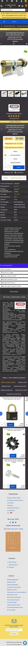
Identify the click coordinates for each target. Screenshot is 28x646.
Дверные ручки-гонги (6, 390)
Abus (15, 186)
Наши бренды (11, 510)
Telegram (11, 567)
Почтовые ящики (11, 602)
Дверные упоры (6, 386)
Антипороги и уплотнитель (14, 394)
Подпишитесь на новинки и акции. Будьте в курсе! (14, 626)
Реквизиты (10, 505)
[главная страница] (1, 26)
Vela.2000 (16, 194)
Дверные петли (22, 382)
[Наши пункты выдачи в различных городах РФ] (7, 1)
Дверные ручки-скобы (20, 386)
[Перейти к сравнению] (22, 6)
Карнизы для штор (12, 594)
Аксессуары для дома (13, 599)
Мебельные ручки (12, 589)
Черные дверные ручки (13, 605)
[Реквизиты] (17, 1)
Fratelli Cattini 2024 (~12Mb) (14, 529)
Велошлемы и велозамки (14, 597)
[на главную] (2, 6)
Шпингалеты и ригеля (21, 390)
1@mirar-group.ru (13, 564)
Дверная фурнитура (12, 579)
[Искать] (26, 10)
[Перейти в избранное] (19, 6)
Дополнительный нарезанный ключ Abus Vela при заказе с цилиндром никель (14, 461)
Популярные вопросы (13, 508)
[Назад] (1, 43)
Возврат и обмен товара (13, 497)
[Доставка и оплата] (12, 1)
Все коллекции (11, 610)
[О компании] (3, 1)
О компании (10, 502)
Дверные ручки (11, 582)
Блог (8, 513)
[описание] (13, 44)
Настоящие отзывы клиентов (15, 500)
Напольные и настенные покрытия (16, 592)
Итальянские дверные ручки (15, 607)
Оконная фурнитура (12, 584)
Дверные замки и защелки (8, 382)
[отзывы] (27, 44)
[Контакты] (22, 1)
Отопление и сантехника (14, 587)
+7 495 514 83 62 (11, 562)
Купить (19, 167)
